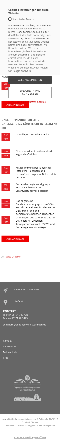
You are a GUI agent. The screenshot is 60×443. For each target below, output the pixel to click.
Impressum (9, 346)
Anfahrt (19, 301)
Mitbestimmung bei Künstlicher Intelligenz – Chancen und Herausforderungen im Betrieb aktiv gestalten (36, 172)
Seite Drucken (13, 256)
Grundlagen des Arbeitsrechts (33, 134)
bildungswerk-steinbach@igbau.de (40, 425)
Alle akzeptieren (30, 79)
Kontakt (7, 340)
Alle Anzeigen (15, 238)
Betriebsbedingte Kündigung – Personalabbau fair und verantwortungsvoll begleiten (33, 187)
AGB (5, 358)
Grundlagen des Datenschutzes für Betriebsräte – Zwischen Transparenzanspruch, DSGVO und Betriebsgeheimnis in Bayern (35, 222)
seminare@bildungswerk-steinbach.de (24, 324)
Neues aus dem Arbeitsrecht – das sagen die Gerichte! (35, 152)
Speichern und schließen (30, 92)
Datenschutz (10, 352)
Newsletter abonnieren (27, 289)
